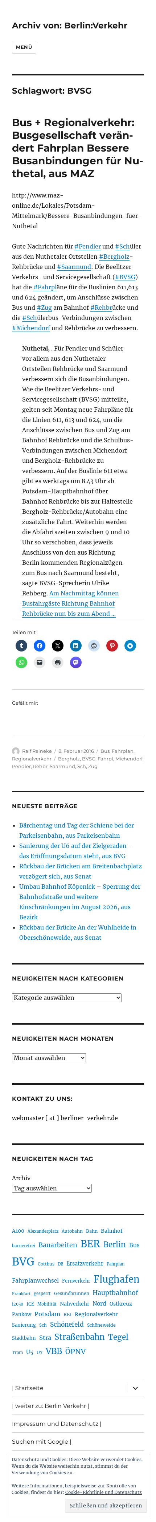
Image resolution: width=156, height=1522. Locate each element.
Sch (81, 766)
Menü (24, 47)
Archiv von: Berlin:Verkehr (69, 25)
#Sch (122, 246)
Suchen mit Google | (41, 1441)
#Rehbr (101, 307)
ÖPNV (75, 1351)
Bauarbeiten (57, 1245)
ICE (30, 1304)
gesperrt (42, 1293)
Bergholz (69, 759)
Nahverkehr (74, 1303)
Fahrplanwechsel (35, 1280)
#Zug (44, 307)
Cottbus (46, 1264)
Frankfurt (21, 1293)
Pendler (21, 766)
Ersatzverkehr (84, 1263)
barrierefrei (23, 1245)
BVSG (88, 759)
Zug (93, 766)
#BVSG (125, 277)
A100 (18, 1231)
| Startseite (28, 1388)
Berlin (114, 1244)
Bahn (92, 1231)
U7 (39, 1352)
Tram (17, 1352)
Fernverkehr (76, 1281)
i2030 (17, 1304)
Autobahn (72, 1231)
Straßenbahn (79, 1337)
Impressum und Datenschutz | (57, 1423)
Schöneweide (101, 1325)
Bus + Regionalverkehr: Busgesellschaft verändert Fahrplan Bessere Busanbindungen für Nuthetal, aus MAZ (77, 148)
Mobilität (47, 1304)
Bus (105, 751)
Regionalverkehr (32, 759)
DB (60, 1264)
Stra (45, 1337)
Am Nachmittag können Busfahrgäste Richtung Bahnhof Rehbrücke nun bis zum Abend (70, 603)
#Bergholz (114, 256)
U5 (29, 1352)
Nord (99, 1303)
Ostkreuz (121, 1303)
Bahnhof (112, 1231)
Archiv (21, 1178)
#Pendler (87, 246)
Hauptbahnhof (115, 1293)
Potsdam (47, 1314)
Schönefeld (67, 1324)
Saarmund (62, 766)
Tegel (118, 1337)
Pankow (21, 1314)
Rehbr (40, 766)
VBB (54, 1351)
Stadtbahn (24, 1338)
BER (90, 1244)
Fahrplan (123, 751)
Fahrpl (105, 759)
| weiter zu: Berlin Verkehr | (50, 1405)
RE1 (67, 1314)
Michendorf (129, 759)
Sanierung (24, 1325)
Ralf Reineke (37, 751)
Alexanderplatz (43, 1231)
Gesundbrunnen (71, 1293)
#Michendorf (31, 328)
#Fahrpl (45, 287)
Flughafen (117, 1279)
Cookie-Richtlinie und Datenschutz (103, 1492)
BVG (23, 1261)
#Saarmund (74, 266)
